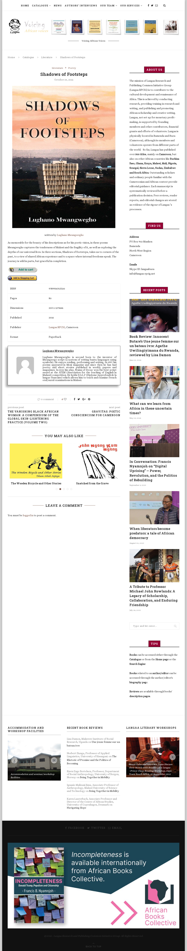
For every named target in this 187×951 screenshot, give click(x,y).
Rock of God (92, 483)
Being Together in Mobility (95, 777)
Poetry (72, 68)
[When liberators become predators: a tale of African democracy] (154, 507)
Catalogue (40, 5)
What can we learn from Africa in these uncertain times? (150, 408)
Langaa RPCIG (57, 327)
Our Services (130, 5)
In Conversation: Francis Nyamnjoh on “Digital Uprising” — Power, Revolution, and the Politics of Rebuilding (153, 470)
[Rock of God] (92, 461)
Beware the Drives (36, 483)
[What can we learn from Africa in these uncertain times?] (154, 382)
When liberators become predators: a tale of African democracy (151, 533)
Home (25, 5)
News (58, 5)
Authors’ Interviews (81, 5)
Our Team (107, 5)
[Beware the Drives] (36, 461)
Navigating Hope (76, 807)
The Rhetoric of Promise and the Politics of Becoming (92, 760)
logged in (28, 515)
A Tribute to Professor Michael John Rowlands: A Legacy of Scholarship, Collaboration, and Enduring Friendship (153, 595)
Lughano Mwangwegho (70, 235)
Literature (46, 57)
